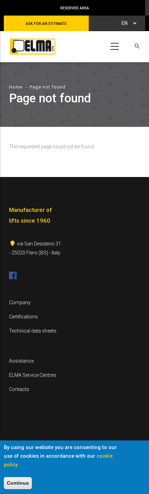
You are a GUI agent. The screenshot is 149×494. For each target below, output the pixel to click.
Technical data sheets (32, 331)
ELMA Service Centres (32, 375)
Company (19, 302)
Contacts (19, 389)
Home (16, 87)
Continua (18, 483)
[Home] (31, 45)
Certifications (23, 316)
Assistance (21, 361)
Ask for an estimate (46, 23)
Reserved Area (74, 8)
